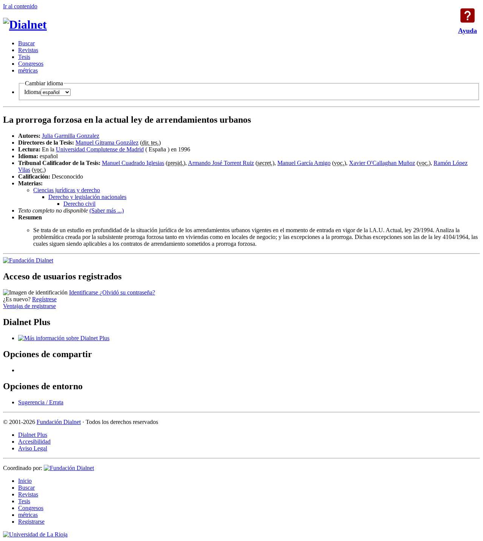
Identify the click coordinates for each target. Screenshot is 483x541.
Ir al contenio (20, 6)
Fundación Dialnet (59, 422)
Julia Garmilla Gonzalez (70, 136)
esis (24, 57)
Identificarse (84, 292)
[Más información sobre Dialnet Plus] (63, 338)
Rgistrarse (31, 521)
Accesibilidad (34, 441)
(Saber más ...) (106, 210)
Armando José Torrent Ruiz (221, 163)
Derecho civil (79, 203)
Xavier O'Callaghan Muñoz (382, 163)
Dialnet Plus (32, 435)
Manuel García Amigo (304, 163)
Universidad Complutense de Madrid (100, 149)
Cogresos (30, 63)
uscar (26, 43)
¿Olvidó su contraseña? (127, 292)
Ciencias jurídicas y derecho (66, 190)
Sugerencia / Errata (40, 402)
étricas (28, 70)
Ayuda (467, 15)
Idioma (32, 92)
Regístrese (44, 299)
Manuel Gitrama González (106, 142)
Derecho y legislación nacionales (87, 197)
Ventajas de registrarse (29, 306)
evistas (28, 50)
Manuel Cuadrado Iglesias (133, 163)
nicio (25, 481)
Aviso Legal (32, 448)
